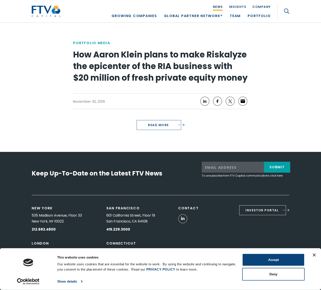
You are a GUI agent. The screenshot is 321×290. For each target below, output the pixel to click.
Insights (237, 7)
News (218, 7)
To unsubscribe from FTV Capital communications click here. (242, 175)
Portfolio (259, 16)
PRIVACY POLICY (160, 269)
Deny (273, 274)
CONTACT (188, 208)
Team (235, 16)
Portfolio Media (91, 42)
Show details (67, 281)
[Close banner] (314, 255)
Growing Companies (134, 16)
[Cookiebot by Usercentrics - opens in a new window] (28, 281)
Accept (273, 260)
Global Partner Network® (193, 16)
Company (261, 7)
